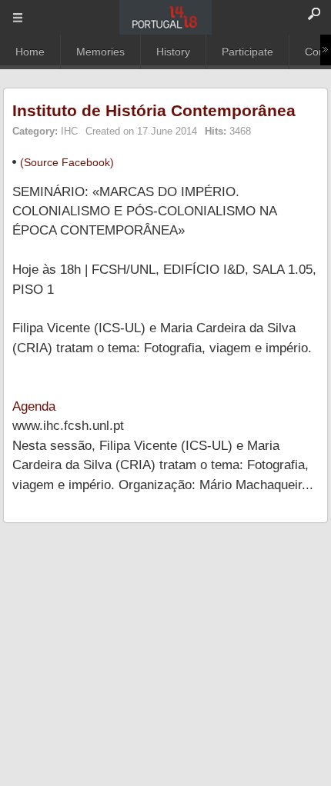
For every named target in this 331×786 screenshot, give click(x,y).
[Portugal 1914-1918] (165, 17)
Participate (247, 51)
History (173, 51)
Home (30, 51)
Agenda (33, 406)
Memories (100, 51)
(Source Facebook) (67, 162)
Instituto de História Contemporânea (154, 110)
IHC (69, 131)
